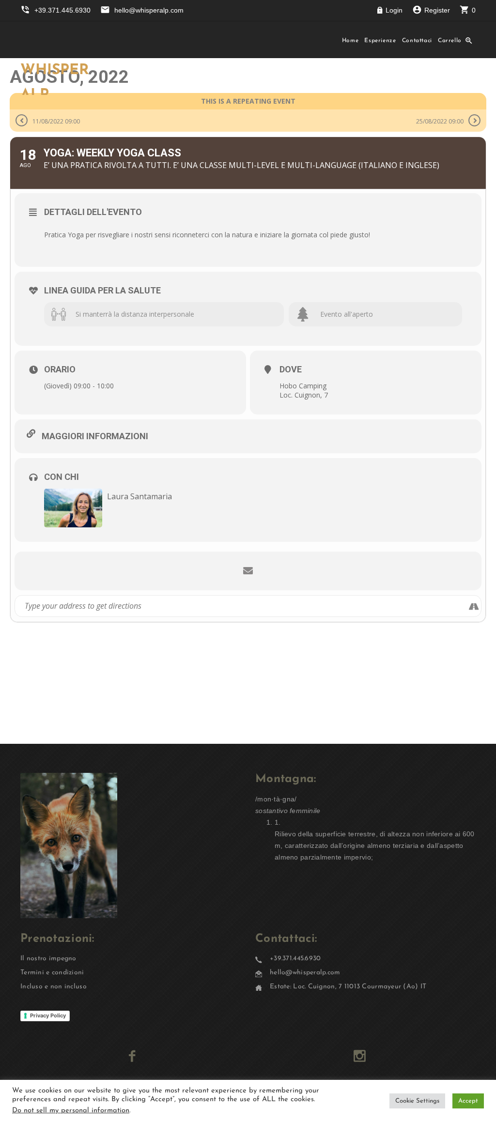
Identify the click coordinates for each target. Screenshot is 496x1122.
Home (350, 41)
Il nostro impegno (48, 958)
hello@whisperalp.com (305, 972)
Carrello (450, 41)
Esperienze (380, 41)
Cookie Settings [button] (417, 1101)
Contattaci (417, 41)
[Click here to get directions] (473, 606)
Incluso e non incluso (53, 986)
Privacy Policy (48, 1015)
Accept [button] (468, 1101)
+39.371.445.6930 (295, 958)
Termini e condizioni (52, 972)
